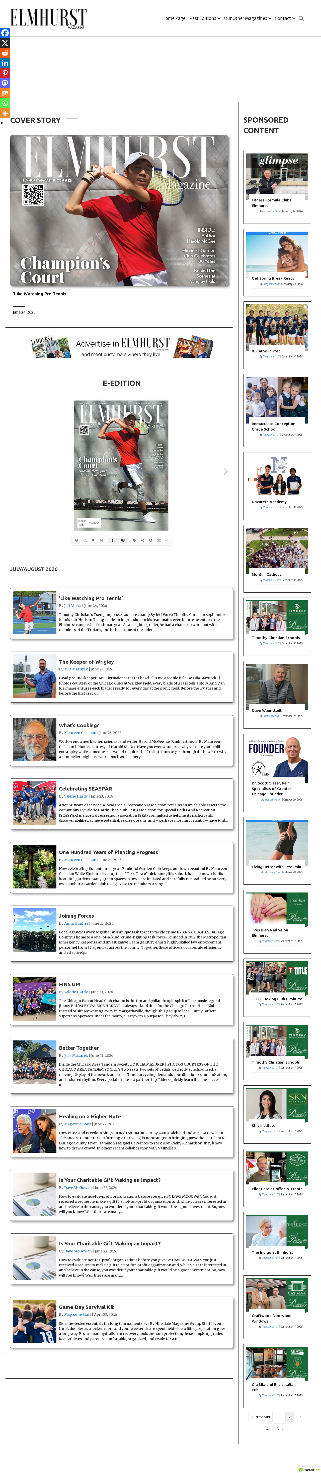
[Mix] (5, 93)
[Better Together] (121, 1065)
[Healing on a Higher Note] (121, 1132)
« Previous (260, 1417)
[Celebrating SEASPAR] (121, 804)
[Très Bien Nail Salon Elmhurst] (277, 921)
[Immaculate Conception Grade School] (277, 410)
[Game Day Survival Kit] (121, 1322)
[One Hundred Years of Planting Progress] (121, 867)
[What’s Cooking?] (121, 740)
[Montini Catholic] (277, 558)
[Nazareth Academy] (277, 485)
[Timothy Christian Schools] (277, 627)
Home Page (173, 18)
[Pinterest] (5, 73)
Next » (282, 1429)
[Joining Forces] (121, 933)
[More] (5, 113)
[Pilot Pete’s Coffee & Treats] (277, 1178)
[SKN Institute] (277, 1114)
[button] (219, 18)
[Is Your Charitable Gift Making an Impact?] (121, 1195)
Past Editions (203, 18)
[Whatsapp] (5, 103)
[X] (5, 43)
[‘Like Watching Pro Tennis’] (119, 304)
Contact (283, 18)
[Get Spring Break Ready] (277, 262)
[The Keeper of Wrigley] (121, 677)
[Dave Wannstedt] (277, 694)
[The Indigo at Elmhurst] (277, 1241)
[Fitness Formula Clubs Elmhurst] (277, 187)
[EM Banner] (121, 346)
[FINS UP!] (121, 999)
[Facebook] (5, 33)
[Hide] (2, 123)
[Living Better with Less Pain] (277, 850)
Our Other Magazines (245, 18)
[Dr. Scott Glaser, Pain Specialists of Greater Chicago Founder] (277, 773)
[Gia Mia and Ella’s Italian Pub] (277, 1376)
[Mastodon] (5, 83)
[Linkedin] (5, 63)
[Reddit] (5, 53)
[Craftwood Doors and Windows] (277, 1307)
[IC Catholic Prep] (277, 335)
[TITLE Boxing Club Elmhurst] (277, 988)
